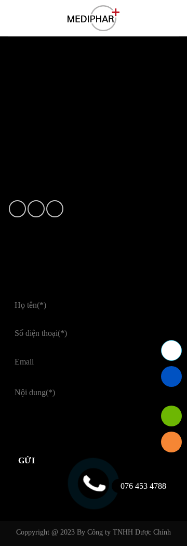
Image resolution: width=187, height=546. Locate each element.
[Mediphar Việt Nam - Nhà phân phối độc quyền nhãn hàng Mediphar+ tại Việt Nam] (93, 18)
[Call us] (54, 208)
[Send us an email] (36, 208)
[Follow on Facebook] (17, 208)
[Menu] (14, 18)
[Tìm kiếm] (175, 18)
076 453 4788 (143, 486)
